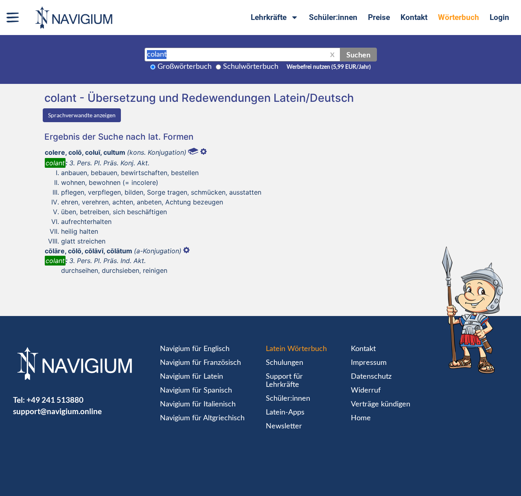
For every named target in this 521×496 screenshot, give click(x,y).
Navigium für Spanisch (196, 390)
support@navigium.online (57, 411)
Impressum (369, 363)
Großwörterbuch (185, 66)
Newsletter (284, 426)
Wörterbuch (458, 17)
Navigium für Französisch (200, 363)
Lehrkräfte (269, 17)
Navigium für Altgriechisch (202, 418)
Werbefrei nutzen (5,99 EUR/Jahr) (329, 67)
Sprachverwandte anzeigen (82, 115)
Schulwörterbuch (250, 66)
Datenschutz (371, 376)
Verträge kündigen (380, 404)
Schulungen (284, 363)
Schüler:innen (333, 17)
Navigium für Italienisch (198, 404)
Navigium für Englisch (195, 349)
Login (499, 17)
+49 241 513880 (54, 399)
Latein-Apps (285, 412)
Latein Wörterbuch (296, 349)
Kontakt (414, 17)
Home (361, 418)
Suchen (358, 54)
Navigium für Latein (191, 376)
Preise (379, 17)
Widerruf (366, 390)
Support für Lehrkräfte (284, 380)
